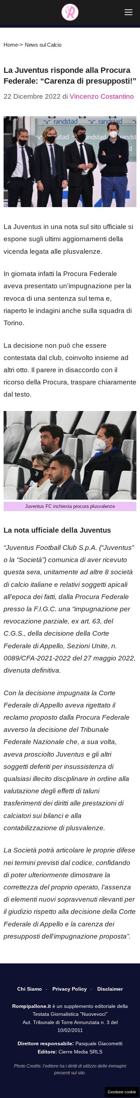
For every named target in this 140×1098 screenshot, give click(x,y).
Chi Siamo (29, 989)
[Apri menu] (128, 12)
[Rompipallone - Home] (70, 12)
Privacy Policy (69, 989)
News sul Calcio (43, 45)
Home (11, 45)
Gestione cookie (122, 1092)
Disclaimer (110, 989)
